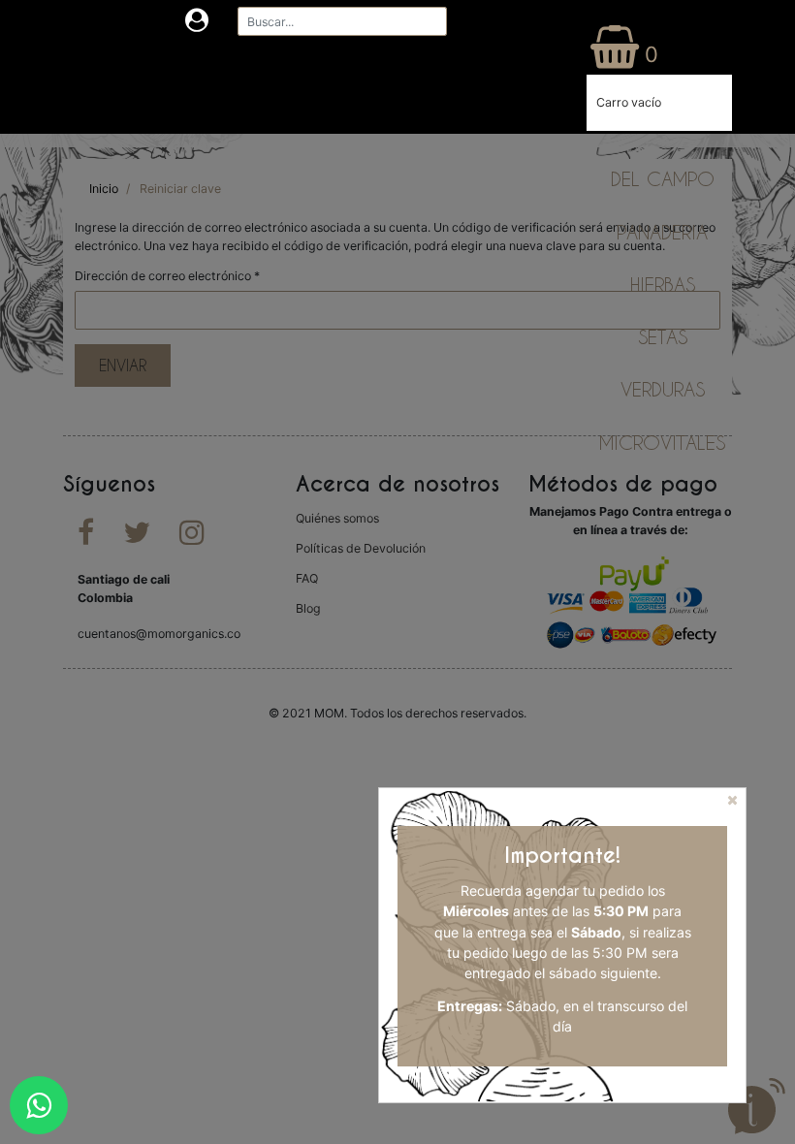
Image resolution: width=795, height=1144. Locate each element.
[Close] (733, 807)
